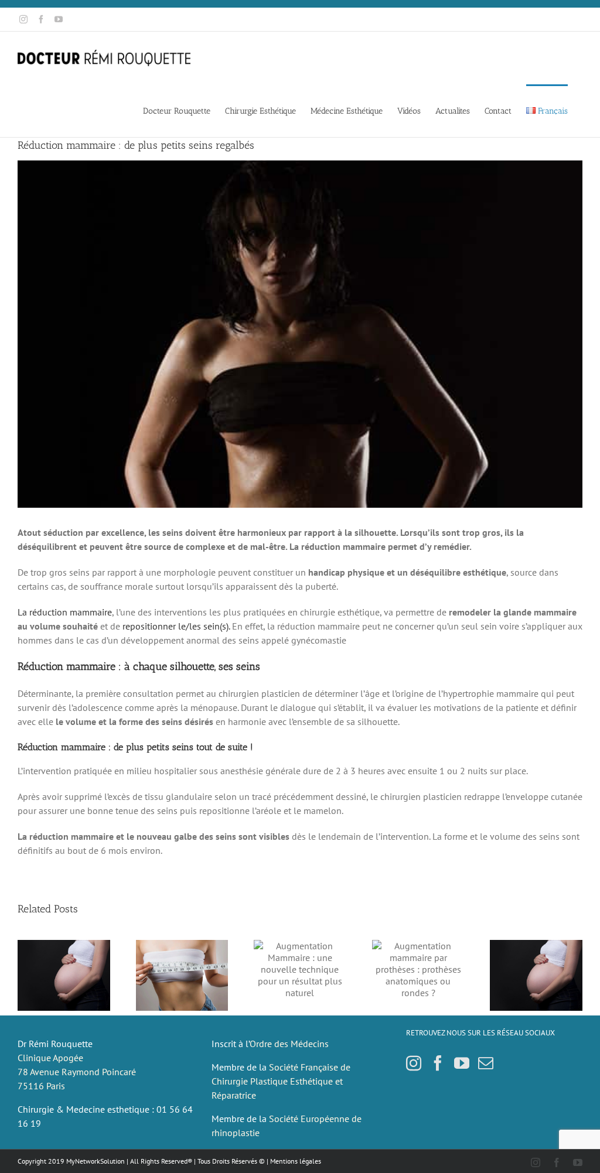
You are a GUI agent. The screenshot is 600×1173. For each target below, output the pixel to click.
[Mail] (485, 1063)
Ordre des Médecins (289, 1043)
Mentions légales (295, 1161)
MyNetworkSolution (95, 1161)
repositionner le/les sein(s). (176, 626)
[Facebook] (437, 1063)
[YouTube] (461, 1063)
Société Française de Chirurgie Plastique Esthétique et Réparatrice (281, 1081)
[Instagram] (413, 1063)
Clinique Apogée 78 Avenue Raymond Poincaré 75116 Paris (77, 1072)
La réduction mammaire (65, 612)
